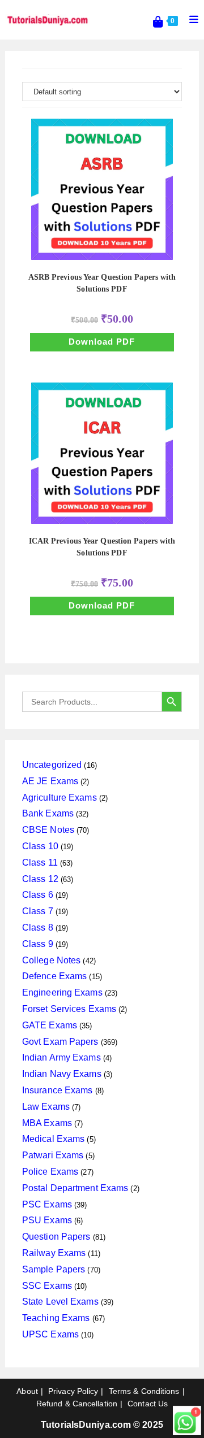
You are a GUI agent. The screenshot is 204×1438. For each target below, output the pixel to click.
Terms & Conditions (144, 1391)
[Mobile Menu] (190, 19)
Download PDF (102, 341)
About (27, 1391)
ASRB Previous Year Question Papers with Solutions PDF (102, 283)
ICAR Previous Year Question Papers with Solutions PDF (102, 547)
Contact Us (148, 1403)
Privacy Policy (73, 1391)
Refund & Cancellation (76, 1403)
